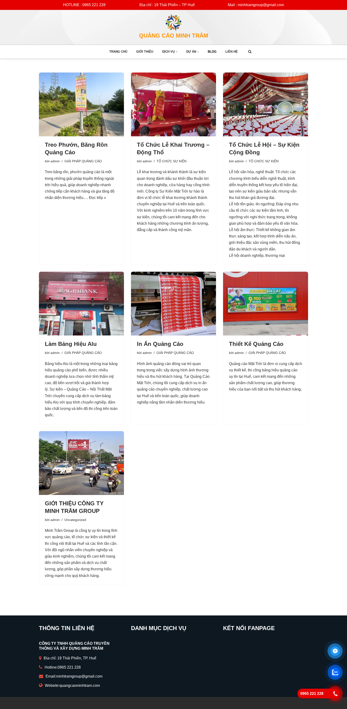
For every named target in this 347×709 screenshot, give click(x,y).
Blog (212, 51)
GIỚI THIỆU (144, 51)
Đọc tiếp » (97, 198)
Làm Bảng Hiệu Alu (71, 344)
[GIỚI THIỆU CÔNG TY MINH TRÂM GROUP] (81, 463)
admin (55, 161)
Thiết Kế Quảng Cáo (256, 344)
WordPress (77, 703)
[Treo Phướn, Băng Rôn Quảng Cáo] (81, 104)
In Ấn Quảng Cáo (160, 344)
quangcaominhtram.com (79, 685)
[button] (176, 51)
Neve (43, 703)
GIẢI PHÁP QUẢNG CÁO (83, 161)
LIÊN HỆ (231, 51)
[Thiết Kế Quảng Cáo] (265, 303)
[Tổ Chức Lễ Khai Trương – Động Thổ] (173, 104)
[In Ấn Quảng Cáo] (173, 303)
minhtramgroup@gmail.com (79, 676)
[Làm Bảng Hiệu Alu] (81, 303)
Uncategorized (75, 520)
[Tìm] (250, 51)
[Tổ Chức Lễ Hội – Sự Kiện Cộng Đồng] (265, 104)
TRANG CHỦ (118, 51)
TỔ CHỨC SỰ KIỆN (171, 161)
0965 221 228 (69, 667)
